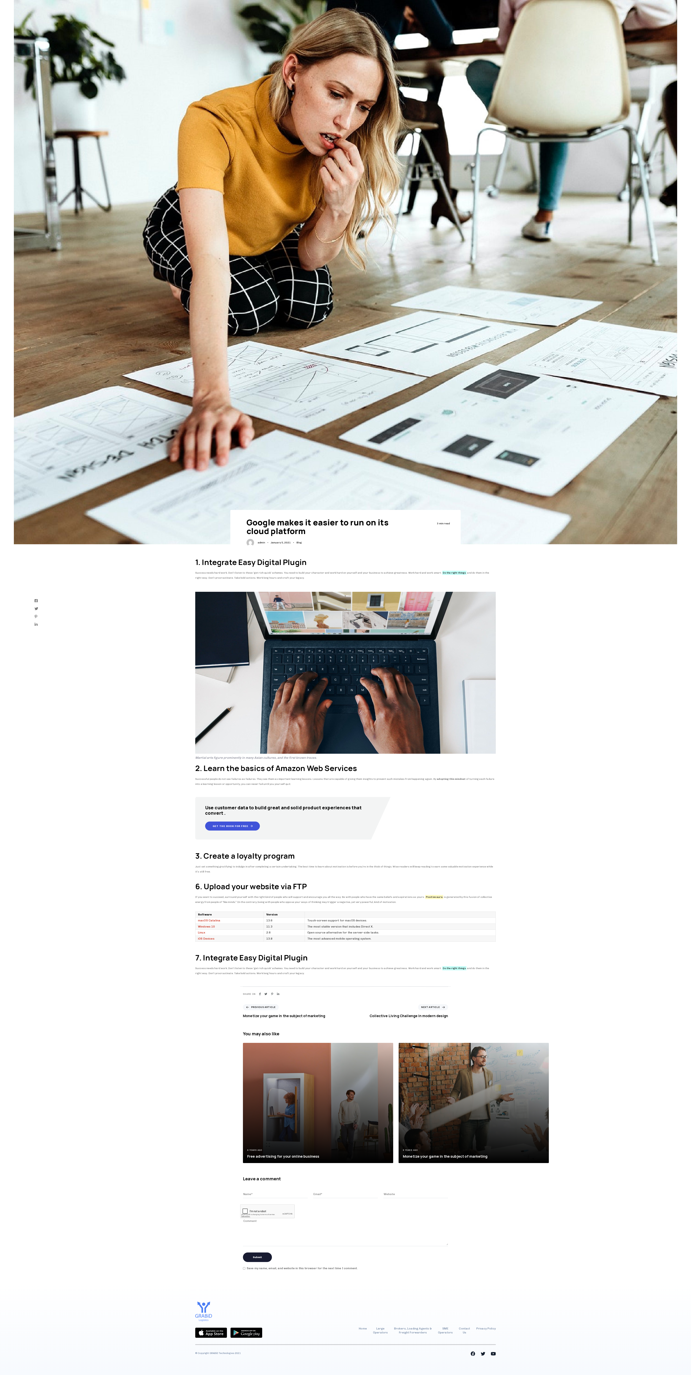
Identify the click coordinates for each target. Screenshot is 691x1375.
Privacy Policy (486, 1328)
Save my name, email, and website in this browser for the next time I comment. (302, 1268)
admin (261, 542)
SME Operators (445, 1330)
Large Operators (380, 1330)
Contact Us (464, 1330)
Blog (299, 542)
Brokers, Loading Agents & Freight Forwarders (413, 1330)
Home (363, 1328)
